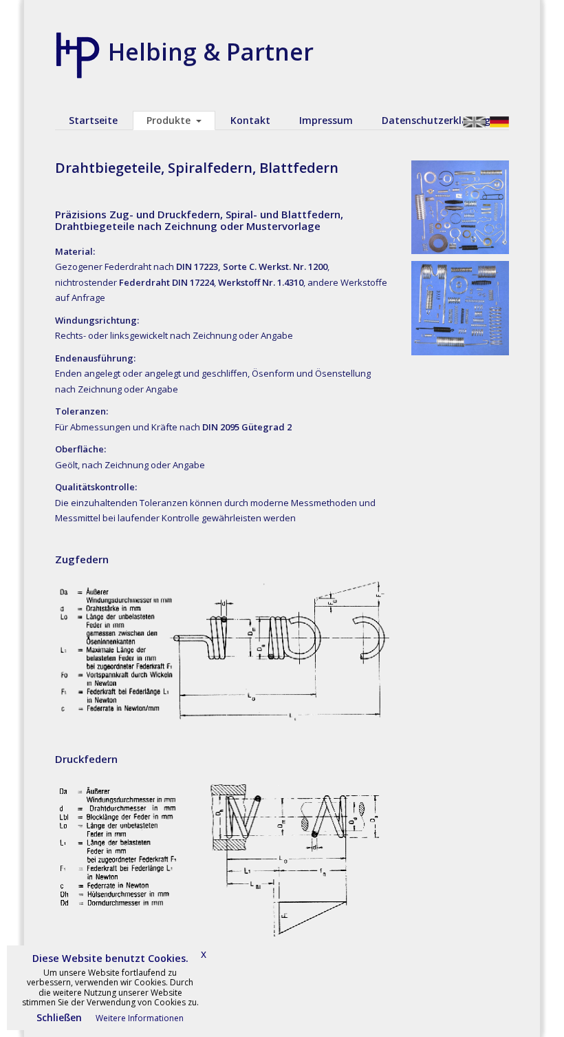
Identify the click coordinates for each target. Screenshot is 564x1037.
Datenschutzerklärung (436, 120)
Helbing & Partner (211, 51)
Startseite (93, 120)
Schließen (59, 1017)
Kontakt (250, 120)
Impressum (326, 120)
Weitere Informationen (140, 1018)
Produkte (169, 120)
